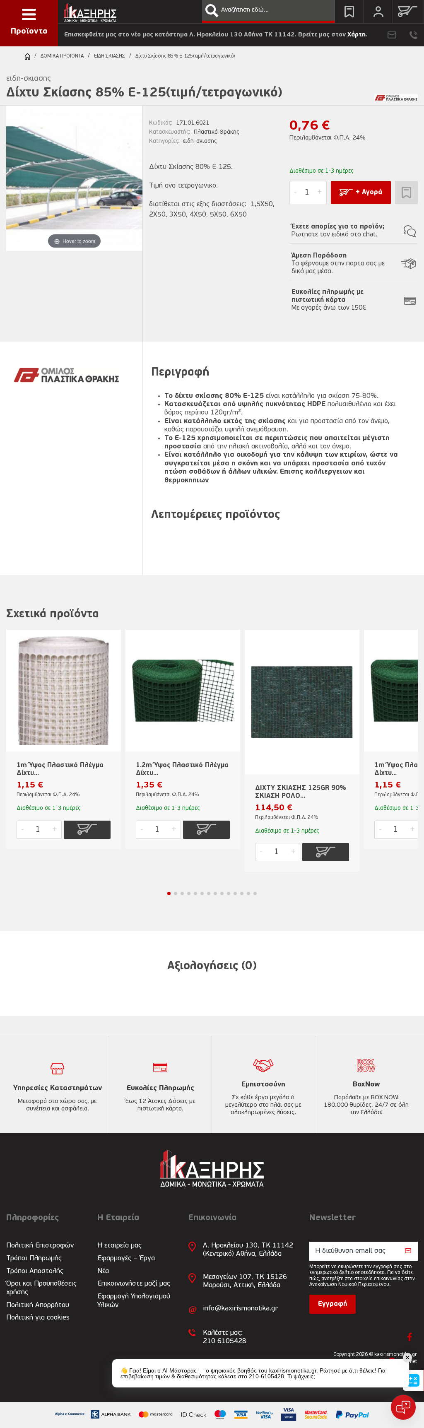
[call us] (413, 35)
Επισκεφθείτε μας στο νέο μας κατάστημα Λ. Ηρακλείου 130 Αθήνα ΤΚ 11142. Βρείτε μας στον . (215, 35)
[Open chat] (403, 1407)
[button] (212, 10)
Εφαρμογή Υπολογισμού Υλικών (133, 1300)
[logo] (90, 10)
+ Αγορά (369, 192)
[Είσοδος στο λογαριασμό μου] (378, 11)
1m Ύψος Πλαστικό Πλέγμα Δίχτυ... (60, 769)
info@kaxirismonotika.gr (240, 1308)
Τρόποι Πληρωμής (34, 1258)
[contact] (392, 35)
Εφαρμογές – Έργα (126, 1258)
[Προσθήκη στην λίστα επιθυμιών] (406, 192)
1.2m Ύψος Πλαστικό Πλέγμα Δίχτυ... (182, 769)
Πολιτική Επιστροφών (40, 1245)
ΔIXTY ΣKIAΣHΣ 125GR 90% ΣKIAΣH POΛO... (300, 792)
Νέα (103, 1271)
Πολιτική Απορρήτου (37, 1305)
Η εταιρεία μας (119, 1245)
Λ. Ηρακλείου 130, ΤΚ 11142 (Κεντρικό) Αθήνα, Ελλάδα (248, 1249)
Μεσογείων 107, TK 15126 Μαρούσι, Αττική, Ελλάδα (245, 1281)
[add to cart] (87, 830)
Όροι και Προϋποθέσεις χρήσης (41, 1288)
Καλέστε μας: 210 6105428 (224, 1337)
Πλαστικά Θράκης (216, 132)
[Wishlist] (349, 11)
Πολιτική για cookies (38, 1317)
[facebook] (409, 1337)
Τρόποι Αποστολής (34, 1271)
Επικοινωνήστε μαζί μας (133, 1283)
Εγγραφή (332, 1304)
